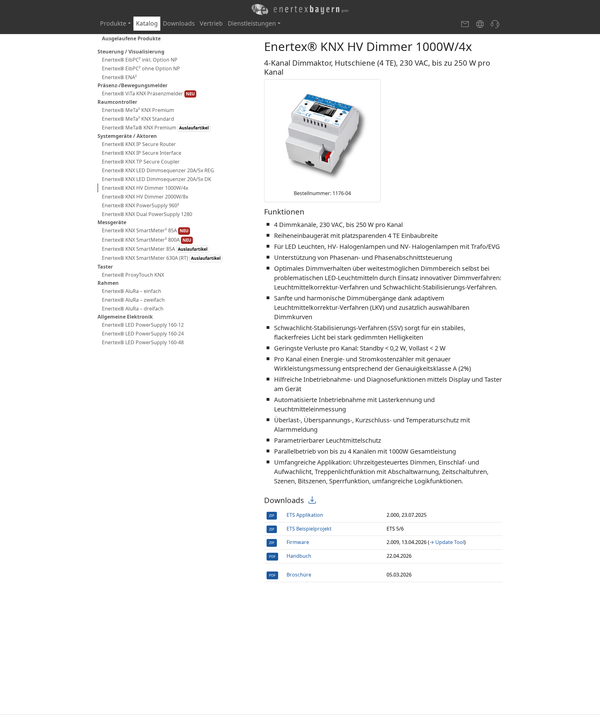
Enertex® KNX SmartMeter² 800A (146, 239)
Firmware (298, 542)
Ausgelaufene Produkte (131, 38)
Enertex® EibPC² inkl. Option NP (140, 59)
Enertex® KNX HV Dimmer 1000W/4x (145, 188)
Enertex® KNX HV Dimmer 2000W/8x (145, 197)
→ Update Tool (446, 542)
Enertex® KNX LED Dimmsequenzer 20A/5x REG (158, 170)
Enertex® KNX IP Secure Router (139, 144)
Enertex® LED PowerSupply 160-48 (143, 342)
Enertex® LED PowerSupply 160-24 (143, 333)
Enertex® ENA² (119, 77)
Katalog (147, 23)
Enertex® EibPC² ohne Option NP (141, 68)
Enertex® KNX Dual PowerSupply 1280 (147, 214)
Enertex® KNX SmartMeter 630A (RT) (161, 258)
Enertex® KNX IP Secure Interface (141, 153)
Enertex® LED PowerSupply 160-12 (143, 324)
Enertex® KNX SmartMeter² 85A (145, 230)
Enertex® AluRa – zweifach (133, 299)
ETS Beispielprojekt (309, 528)
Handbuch (299, 555)
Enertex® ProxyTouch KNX (133, 274)
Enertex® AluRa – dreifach (132, 308)
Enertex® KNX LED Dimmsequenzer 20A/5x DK (156, 179)
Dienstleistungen (252, 23)
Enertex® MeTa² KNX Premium (138, 110)
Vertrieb (211, 23)
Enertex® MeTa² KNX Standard (138, 118)
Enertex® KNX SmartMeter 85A (155, 248)
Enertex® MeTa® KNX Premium (155, 127)
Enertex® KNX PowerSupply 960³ (140, 205)
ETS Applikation (305, 514)
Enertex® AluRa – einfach (131, 291)
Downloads (179, 23)
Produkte (113, 23)
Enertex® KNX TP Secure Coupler (141, 162)
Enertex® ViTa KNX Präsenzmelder (148, 93)
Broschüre (299, 574)
